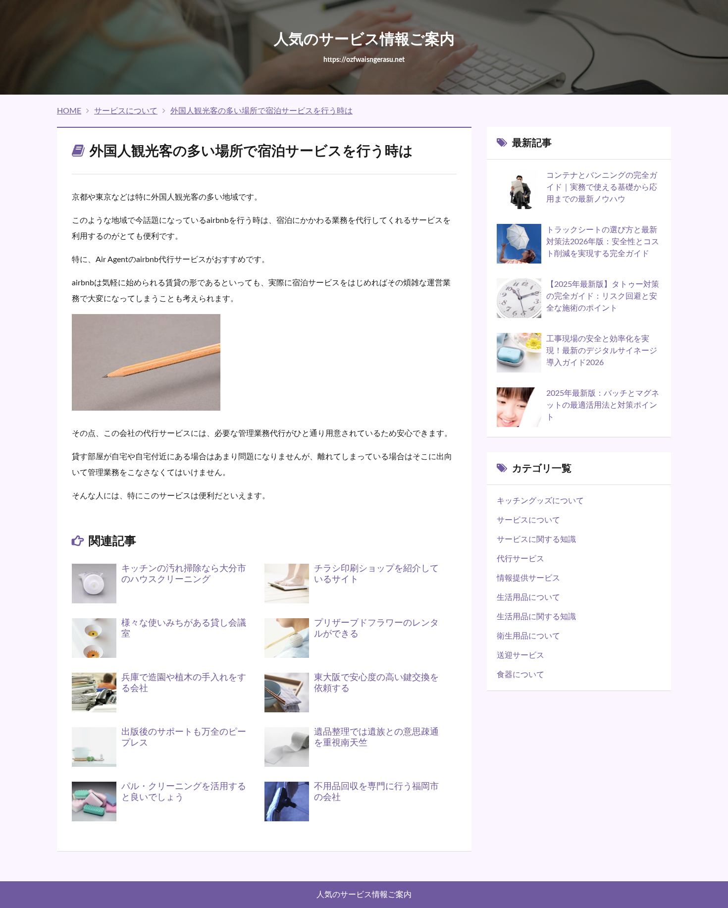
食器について (520, 675)
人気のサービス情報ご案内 (364, 895)
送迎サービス (520, 655)
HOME (69, 111)
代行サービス (520, 559)
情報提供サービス (528, 578)
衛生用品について (528, 636)
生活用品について (528, 597)
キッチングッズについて (540, 501)
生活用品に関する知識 (536, 617)
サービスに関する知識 (536, 539)
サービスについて (125, 111)
